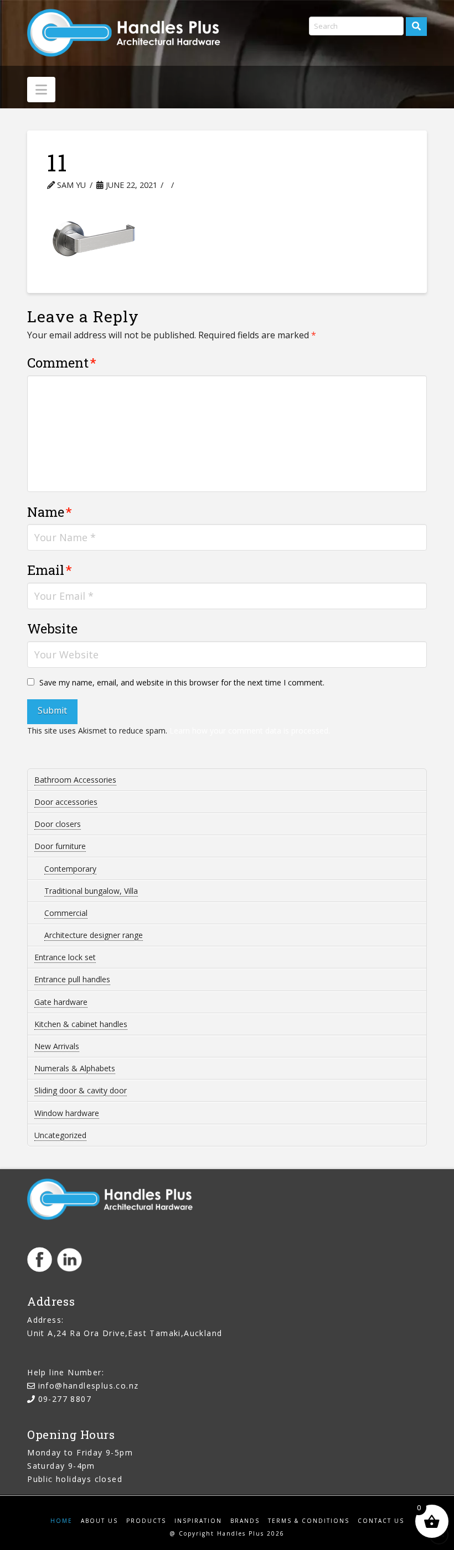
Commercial (65, 913)
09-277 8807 (64, 1399)
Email (49, 570)
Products (146, 1521)
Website (52, 628)
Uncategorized (60, 1135)
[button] (41, 89)
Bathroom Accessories (75, 779)
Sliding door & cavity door (80, 1090)
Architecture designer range (93, 935)
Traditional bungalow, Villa (91, 891)
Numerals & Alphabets (74, 1068)
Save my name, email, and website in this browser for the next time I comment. (181, 682)
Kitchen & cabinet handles (80, 1024)
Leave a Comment (226, 185)
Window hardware (66, 1113)
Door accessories (65, 802)
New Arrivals (56, 1046)
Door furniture (60, 846)
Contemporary (70, 868)
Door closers (57, 824)
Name (49, 512)
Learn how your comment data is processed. (249, 730)
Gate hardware (60, 1002)
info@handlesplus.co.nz (88, 1385)
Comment (61, 362)
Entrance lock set (65, 957)
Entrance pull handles (72, 979)
